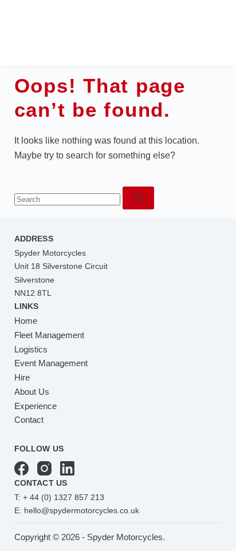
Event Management (51, 363)
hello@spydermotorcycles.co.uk (81, 510)
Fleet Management (49, 335)
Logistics (31, 349)
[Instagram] (44, 468)
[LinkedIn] (67, 468)
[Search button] (138, 198)
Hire (22, 377)
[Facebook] (21, 468)
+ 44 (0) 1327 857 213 (63, 497)
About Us (31, 392)
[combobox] (67, 199)
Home (25, 321)
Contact (29, 420)
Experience (35, 406)
